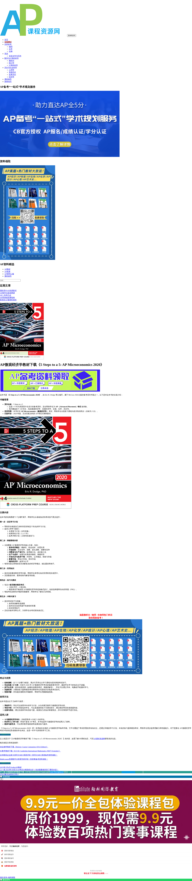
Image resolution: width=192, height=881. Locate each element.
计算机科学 (13, 65)
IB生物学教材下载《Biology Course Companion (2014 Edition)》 (24, 747)
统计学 (11, 63)
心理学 (11, 70)
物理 (10, 47)
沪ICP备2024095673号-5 (9, 774)
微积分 (11, 61)
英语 (6, 54)
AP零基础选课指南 (7, 298)
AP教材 (7, 269)
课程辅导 (8, 79)
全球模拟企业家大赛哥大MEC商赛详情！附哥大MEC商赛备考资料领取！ (29, 755)
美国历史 (12, 72)
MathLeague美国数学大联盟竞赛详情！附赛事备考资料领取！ (24, 759)
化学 (10, 49)
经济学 (11, 77)
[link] (96, 880)
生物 (10, 51)
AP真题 (7, 271)
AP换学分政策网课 (7, 293)
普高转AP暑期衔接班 (8, 300)
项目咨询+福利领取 (7, 877)
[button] (96, 777)
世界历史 (12, 75)
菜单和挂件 (71, 35)
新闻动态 (8, 81)
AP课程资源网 (99, 739)
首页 (6, 40)
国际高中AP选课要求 (8, 291)
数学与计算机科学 (11, 58)
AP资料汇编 (9, 274)
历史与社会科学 (10, 68)
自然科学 (8, 44)
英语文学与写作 (15, 56)
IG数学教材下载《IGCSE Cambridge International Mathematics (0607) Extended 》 (30, 751)
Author (13, 767)
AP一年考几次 (5, 295)
